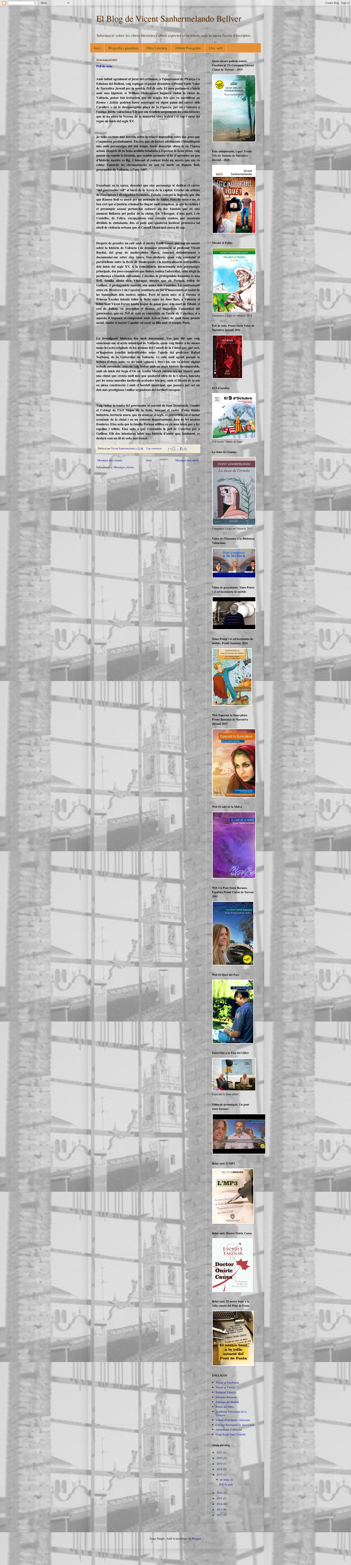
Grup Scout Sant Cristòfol (231, 1434)
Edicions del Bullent (227, 1402)
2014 (220, 1504)
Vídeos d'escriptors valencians (233, 1420)
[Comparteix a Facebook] (181, 449)
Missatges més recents (109, 460)
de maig (225, 1479)
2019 (220, 1464)
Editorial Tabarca (226, 1392)
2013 (220, 1509)
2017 (220, 1475)
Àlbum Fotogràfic (188, 47)
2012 (220, 1515)
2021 (220, 1452)
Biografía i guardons (123, 47)
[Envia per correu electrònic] (170, 449)
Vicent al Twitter (225, 1387)
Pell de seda (104, 66)
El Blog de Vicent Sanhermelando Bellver (168, 18)
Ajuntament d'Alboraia (229, 1429)
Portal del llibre (225, 1407)
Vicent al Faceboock (227, 1382)
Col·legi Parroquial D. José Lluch (235, 1425)
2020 (220, 1458)
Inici (97, 47)
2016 (220, 1493)
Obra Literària (156, 47)
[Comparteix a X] (178, 449)
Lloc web (215, 47)
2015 (220, 1498)
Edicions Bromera (226, 1397)
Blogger (196, 1538)
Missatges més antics (187, 460)
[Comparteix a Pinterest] (185, 449)
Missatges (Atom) (124, 467)
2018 (220, 1469)
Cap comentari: (154, 448)
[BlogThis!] (174, 449)
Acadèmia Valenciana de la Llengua (231, 1413)
